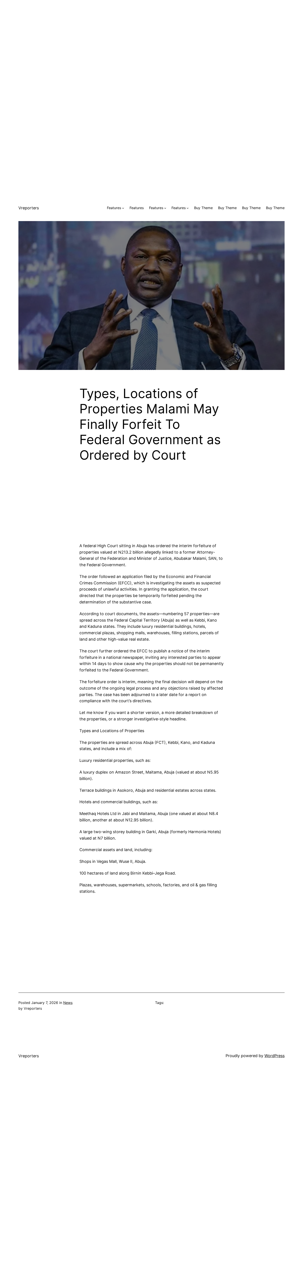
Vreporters (28, 208)
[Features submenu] (123, 208)
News (68, 1002)
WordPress (274, 1055)
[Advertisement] (151, 31)
